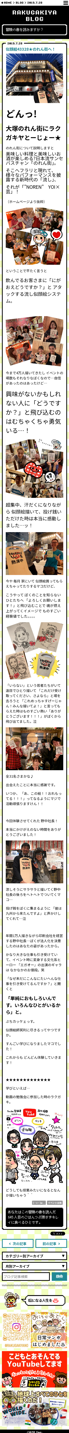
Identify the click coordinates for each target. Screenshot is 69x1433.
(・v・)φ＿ (39, 1202)
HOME (8, 3)
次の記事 (19, 1243)
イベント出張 (55, 1202)
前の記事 (49, 1243)
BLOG (20, 3)
